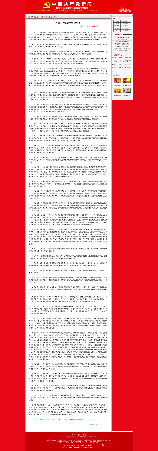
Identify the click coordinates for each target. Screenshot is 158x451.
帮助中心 (72, 440)
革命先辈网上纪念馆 (122, 46)
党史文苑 (117, 28)
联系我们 (102, 440)
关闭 (98, 26)
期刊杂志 (117, 18)
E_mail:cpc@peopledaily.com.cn (70, 436)
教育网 (78, 435)
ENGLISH (108, 440)
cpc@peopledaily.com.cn (90, 436)
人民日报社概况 (51, 440)
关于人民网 (59, 440)
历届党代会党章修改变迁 (122, 44)
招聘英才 (66, 440)
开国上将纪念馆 (122, 39)
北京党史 (125, 30)
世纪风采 (125, 23)
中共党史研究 (126, 21)
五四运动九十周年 (122, 50)
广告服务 (78, 440)
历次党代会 (118, 55)
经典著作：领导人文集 (122, 41)
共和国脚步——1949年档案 (122, 48)
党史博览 (125, 26)
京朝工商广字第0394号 (95, 442)
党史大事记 (53, 17)
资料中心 (44, 17)
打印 (93, 26)
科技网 (84, 435)
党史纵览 (125, 28)
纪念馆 (116, 75)
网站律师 (96, 440)
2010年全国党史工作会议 (122, 37)
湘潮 (117, 30)
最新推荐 (117, 34)
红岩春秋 (117, 26)
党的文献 (117, 21)
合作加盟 (84, 440)
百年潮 (117, 23)
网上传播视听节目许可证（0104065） (77, 442)
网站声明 (90, 440)
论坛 (87, 26)
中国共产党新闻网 (34, 17)
